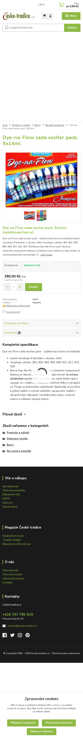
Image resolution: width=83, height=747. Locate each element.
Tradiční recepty (12, 540)
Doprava (8, 502)
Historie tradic (11, 570)
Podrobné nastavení (59, 722)
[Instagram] (21, 636)
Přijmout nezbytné (23, 722)
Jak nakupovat (10, 486)
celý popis (46, 254)
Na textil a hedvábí (54, 125)
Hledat (72, 27)
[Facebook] (6, 636)
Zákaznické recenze (13, 578)
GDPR (6, 498)
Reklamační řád (11, 494)
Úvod (5, 125)
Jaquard (36, 302)
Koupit (33, 287)
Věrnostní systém (12, 574)
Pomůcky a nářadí (21, 125)
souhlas (55, 705)
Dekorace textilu (17, 438)
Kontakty (7, 582)
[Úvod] (19, 16)
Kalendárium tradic (13, 536)
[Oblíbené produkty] (44, 15)
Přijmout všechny (41, 731)
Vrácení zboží (10, 507)
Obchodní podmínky (14, 490)
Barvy (38, 125)
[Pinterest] (27, 636)
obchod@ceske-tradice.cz (22, 626)
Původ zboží (12, 414)
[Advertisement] (41, 77)
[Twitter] (14, 636)
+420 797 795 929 (18, 614)
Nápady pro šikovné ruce (16, 544)
